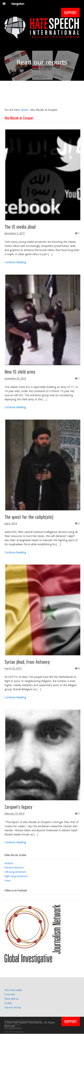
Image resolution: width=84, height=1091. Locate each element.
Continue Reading (15, 262)
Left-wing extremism (15, 872)
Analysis (8, 863)
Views (7, 880)
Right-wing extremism (16, 876)
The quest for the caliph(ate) (28, 516)
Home (24, 109)
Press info (9, 994)
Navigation (17, 3)
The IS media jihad (20, 226)
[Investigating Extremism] (41, 36)
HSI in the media (13, 990)
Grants (8, 1003)
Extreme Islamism (14, 867)
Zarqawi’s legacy (18, 806)
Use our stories (12, 1007)
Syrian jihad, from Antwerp (27, 661)
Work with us (11, 998)
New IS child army (19, 371)
